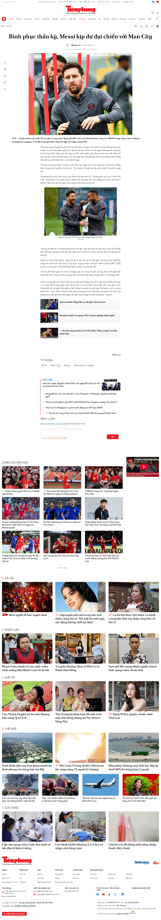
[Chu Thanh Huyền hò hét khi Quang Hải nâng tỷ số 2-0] (27, 696)
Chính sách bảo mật (141, 888)
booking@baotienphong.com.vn (48, 894)
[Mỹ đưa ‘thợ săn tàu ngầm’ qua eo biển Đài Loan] (100, 785)
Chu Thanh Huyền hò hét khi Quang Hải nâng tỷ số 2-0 (26, 716)
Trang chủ (4, 19)
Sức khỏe (46, 19)
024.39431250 (10, 896)
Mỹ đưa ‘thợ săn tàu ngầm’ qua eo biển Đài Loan (98, 799)
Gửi (112, 437)
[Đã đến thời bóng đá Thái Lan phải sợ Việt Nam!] (62, 508)
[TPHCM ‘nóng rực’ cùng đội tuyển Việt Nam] (104, 477)
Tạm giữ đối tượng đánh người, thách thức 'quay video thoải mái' (133, 668)
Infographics (96, 870)
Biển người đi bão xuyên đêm (27, 615)
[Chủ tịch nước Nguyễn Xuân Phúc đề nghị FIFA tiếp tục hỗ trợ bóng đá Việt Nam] (111, 384)
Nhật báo (24, 870)
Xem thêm (157, 19)
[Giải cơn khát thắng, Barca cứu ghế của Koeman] (49, 304)
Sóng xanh (28, 19)
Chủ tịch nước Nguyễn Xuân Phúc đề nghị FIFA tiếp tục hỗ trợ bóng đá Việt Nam (71, 384)
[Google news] (124, 894)
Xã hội (11, 19)
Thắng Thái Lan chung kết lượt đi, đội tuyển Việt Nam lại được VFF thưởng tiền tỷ (20, 558)
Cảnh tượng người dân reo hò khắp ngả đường (20, 492)
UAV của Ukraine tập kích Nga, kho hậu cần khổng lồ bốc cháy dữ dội (19, 799)
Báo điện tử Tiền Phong (80, 10)
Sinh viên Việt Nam (87, 2)
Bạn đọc (129, 878)
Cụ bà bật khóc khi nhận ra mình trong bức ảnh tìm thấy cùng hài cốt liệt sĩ (132, 618)
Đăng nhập (45, 423)
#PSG (44, 365)
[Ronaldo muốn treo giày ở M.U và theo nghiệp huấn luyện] (49, 317)
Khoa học (132, 19)
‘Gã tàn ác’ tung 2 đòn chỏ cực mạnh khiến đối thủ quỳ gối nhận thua (82, 413)
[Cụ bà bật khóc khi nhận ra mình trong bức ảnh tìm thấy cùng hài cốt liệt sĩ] (134, 597)
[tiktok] (110, 894)
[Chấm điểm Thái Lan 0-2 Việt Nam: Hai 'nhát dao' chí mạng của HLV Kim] (104, 508)
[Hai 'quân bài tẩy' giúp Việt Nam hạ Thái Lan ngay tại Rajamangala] (62, 477)
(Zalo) (50, 891)
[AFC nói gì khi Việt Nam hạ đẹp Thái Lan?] (62, 542)
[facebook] (153, 2)
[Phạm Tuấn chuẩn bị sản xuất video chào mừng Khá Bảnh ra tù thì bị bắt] (27, 648)
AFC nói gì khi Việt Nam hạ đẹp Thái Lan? (61, 557)
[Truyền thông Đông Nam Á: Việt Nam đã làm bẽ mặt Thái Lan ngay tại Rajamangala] (21, 508)
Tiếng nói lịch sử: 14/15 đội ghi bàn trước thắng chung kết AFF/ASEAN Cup (102, 558)
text (141, 26)
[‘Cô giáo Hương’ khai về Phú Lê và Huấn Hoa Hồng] (80, 648)
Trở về (4, 89)
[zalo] (117, 894)
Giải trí (114, 19)
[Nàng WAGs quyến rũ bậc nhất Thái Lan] (134, 696)
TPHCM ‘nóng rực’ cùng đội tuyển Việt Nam (101, 492)
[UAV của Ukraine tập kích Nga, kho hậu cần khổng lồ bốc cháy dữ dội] (20, 785)
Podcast (59, 870)
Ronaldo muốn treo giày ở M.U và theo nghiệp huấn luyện (87, 315)
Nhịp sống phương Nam (64, 882)
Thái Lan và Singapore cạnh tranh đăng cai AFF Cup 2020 (73, 407)
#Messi (67, 365)
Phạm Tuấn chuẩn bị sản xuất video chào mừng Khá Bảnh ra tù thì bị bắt (25, 668)
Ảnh (39, 870)
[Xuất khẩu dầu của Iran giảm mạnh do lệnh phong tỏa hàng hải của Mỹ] (27, 748)
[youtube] (157, 2)
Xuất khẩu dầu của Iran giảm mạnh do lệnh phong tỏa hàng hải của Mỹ (27, 767)
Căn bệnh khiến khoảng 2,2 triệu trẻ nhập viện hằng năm (79, 846)
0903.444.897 (72, 891)
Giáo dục (122, 19)
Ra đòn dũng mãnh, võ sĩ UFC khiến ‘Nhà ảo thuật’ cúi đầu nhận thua (88, 332)
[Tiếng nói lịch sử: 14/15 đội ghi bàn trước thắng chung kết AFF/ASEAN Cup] (104, 542)
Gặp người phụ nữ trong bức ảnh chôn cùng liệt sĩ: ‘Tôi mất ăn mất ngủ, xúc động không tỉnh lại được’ (80, 618)
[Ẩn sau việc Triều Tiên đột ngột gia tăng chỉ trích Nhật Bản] (141, 785)
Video (149, 19)
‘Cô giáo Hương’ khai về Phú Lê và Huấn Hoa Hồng (77, 668)
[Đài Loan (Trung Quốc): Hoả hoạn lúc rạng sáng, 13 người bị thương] (80, 748)
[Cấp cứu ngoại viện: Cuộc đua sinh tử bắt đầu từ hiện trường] (27, 826)
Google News (157, 26)
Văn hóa (106, 19)
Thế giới (55, 19)
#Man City (55, 365)
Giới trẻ (63, 19)
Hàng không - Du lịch (10, 882)
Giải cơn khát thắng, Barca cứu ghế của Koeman (82, 302)
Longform (78, 870)
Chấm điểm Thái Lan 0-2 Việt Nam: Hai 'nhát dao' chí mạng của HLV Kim (103, 523)
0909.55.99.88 (42, 891)
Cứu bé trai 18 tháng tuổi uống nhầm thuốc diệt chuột (133, 846)
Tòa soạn (116, 2)
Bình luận (4, 82)
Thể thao (82, 19)
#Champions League (84, 365)
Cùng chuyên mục (15, 462)
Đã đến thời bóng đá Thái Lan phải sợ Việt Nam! (61, 523)
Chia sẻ (4, 69)
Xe (100, 19)
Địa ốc (37, 19)
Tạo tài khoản (60, 423)
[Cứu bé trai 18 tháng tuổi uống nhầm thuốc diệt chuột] (134, 826)
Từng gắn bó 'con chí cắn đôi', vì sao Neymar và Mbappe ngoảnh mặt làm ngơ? (80, 395)
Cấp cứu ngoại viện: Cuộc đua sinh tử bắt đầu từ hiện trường (26, 846)
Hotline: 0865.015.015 (47, 2)
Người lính (92, 19)
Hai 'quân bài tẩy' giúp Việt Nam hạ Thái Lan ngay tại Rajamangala (61, 492)
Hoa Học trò (103, 2)
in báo (146, 26)
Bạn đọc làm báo (16, 914)
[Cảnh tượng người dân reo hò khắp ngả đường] (21, 477)
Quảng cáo (128, 2)
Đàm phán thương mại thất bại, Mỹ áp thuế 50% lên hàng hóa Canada (133, 767)
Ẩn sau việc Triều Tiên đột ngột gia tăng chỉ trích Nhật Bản (140, 799)
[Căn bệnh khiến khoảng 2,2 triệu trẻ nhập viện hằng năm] (80, 826)
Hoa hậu (142, 19)
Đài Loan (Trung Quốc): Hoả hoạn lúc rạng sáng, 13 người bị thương (79, 767)
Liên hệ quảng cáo (42, 888)
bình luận (152, 26)
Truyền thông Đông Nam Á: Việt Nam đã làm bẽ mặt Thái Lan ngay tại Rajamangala (20, 525)
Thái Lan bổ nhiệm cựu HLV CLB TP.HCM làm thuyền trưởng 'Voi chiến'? (81, 402)
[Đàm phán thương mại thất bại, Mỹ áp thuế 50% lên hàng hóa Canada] (134, 748)
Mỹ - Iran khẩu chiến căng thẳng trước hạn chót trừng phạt (58, 799)
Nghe (4, 62)
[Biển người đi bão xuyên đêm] (27, 597)
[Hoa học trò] (156, 863)
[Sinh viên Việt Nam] (142, 863)
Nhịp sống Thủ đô (44, 882)
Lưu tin (4, 76)
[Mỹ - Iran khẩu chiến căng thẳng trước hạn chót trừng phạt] (60, 785)
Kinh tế (18, 19)
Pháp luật (72, 19)
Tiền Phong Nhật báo (67, 2)
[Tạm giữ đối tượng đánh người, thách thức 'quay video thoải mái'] (134, 648)
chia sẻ (135, 26)
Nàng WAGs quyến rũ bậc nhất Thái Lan (131, 716)
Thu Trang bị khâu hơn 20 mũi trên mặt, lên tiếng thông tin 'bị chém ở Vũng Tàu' (78, 717)
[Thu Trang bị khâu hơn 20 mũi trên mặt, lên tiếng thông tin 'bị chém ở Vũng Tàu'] (80, 696)
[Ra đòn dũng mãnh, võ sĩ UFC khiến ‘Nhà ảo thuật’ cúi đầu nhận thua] (49, 333)
